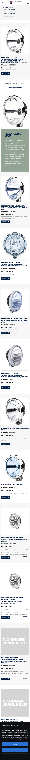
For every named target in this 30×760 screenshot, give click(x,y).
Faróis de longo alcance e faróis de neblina (12, 12)
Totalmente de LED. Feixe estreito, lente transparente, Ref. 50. (12, 599)
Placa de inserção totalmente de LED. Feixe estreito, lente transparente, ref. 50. (12, 722)
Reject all (15, 750)
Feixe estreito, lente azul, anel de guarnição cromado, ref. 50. (14, 207)
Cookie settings (15, 755)
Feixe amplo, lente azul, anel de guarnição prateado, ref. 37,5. (14, 320)
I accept (15, 744)
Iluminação (7, 7)
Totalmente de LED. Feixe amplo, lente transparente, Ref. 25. (14, 539)
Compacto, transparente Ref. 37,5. (15, 429)
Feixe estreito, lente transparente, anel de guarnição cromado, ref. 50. (14, 264)
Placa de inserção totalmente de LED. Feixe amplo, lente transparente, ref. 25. (14, 660)
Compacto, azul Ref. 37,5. (12, 485)
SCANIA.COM (17, 1)
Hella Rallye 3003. (13, 135)
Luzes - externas (9, 9)
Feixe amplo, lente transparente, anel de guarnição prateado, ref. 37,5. (14, 375)
